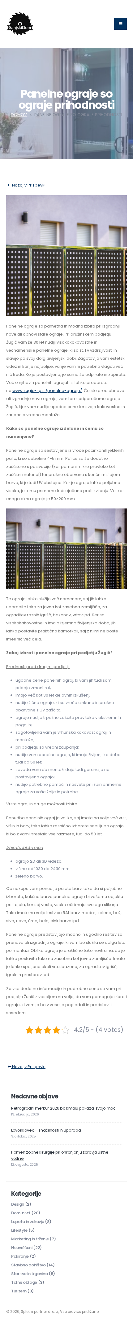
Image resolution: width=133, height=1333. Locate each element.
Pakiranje (20, 1256)
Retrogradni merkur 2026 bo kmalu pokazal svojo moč (63, 1108)
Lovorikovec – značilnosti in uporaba (46, 1130)
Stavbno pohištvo (28, 1265)
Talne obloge (24, 1282)
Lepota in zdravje (27, 1222)
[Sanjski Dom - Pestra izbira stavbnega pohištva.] (20, 24)
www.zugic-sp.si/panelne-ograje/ (47, 391)
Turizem (19, 1291)
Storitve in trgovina (29, 1274)
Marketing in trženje (30, 1239)
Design (17, 1204)
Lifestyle (19, 1230)
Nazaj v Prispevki (28, 185)
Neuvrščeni (21, 1248)
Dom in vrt (21, 1213)
